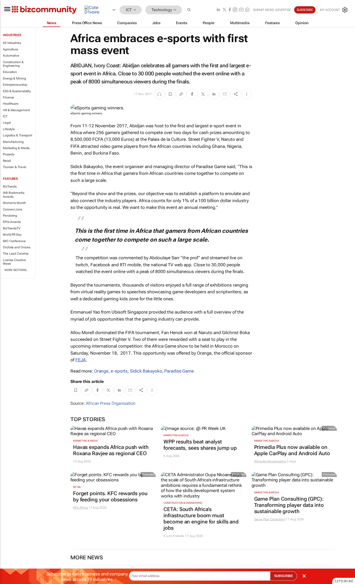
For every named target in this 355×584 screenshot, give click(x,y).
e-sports (119, 371)
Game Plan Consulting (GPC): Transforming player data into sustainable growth (289, 505)
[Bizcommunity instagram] (235, 10)
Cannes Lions (12, 209)
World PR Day (12, 234)
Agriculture (10, 49)
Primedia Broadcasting (270, 461)
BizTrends (10, 186)
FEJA (80, 359)
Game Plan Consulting (269, 519)
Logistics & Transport (17, 135)
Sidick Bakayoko (146, 371)
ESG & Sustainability (17, 91)
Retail (7, 161)
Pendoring (10, 215)
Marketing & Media (16, 148)
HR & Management (16, 110)
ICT (5, 116)
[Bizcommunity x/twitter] (224, 10)
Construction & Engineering (13, 64)
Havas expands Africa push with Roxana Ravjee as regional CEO (111, 450)
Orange (101, 371)
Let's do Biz (344, 581)
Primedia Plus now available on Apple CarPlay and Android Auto (292, 450)
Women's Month (14, 203)
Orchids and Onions (16, 247)
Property (9, 154)
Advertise (283, 9)
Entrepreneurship (15, 85)
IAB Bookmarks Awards (13, 194)
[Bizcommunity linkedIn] (218, 10)
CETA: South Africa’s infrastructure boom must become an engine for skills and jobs (201, 518)
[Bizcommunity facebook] (230, 10)
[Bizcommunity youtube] (241, 10)
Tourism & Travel (14, 167)
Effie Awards (12, 222)
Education (10, 72)
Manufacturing (13, 142)
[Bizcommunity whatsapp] (247, 10)
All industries (12, 43)
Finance (8, 97)
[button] (190, 10)
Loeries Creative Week (14, 262)
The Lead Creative (16, 253)
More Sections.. (16, 270)
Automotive (11, 55)
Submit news (263, 9)
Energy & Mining (14, 78)
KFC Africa (80, 507)
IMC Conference (14, 241)
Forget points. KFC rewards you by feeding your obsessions (110, 496)
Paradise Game (179, 371)
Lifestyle (9, 129)
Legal (7, 122)
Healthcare (10, 103)
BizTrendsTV (12, 228)
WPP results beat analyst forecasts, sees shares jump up (200, 445)
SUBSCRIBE (283, 576)
